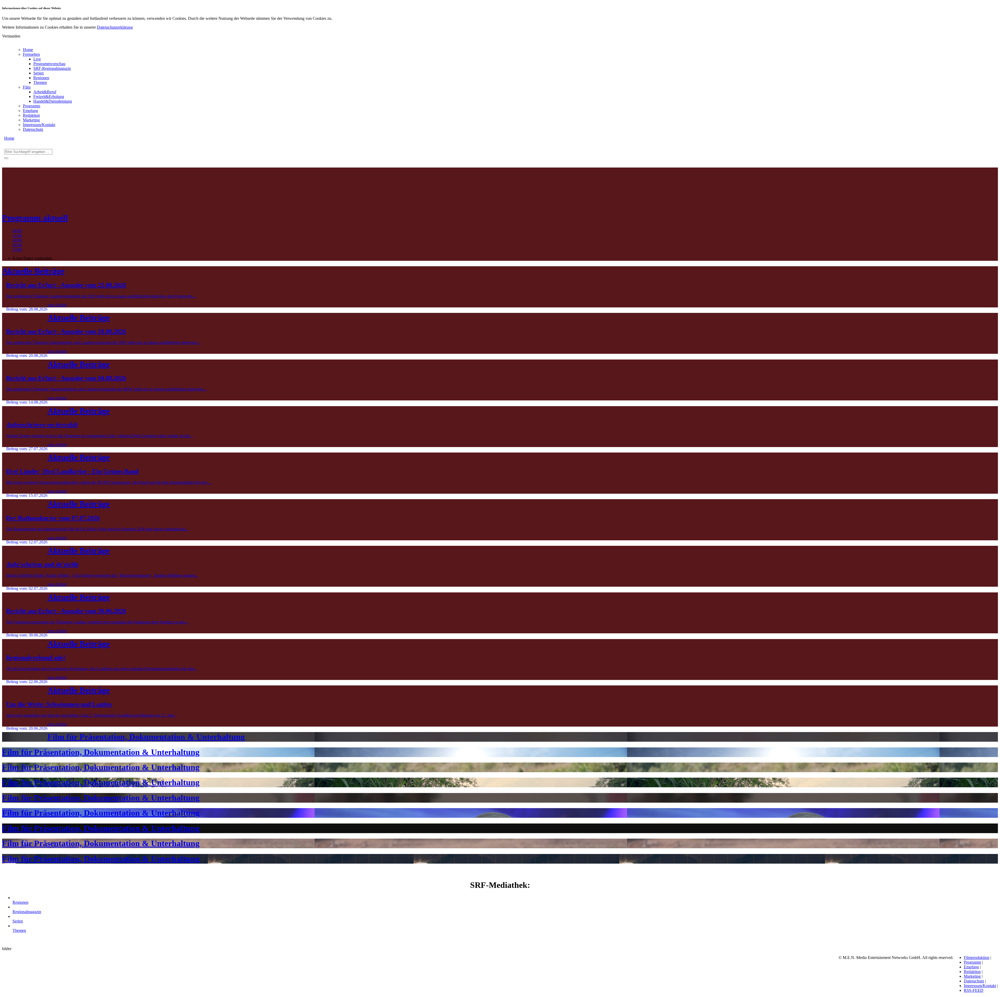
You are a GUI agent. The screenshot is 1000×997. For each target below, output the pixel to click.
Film (26, 87)
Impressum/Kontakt (39, 124)
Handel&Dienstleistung (52, 101)
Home (28, 49)
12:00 (17, 235)
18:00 (17, 240)
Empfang (30, 110)
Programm (31, 106)
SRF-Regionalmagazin (52, 68)
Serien (38, 73)
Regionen (41, 78)
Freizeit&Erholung (48, 96)
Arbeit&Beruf (44, 92)
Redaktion (31, 115)
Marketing (31, 120)
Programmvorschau (49, 63)
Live (37, 59)
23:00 (17, 249)
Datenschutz (33, 129)
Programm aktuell (35, 217)
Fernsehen (31, 54)
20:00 (17, 245)
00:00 (17, 230)
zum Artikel (57, 305)
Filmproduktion (976, 957)
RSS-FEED (973, 990)
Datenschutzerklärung (115, 27)
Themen (40, 82)
